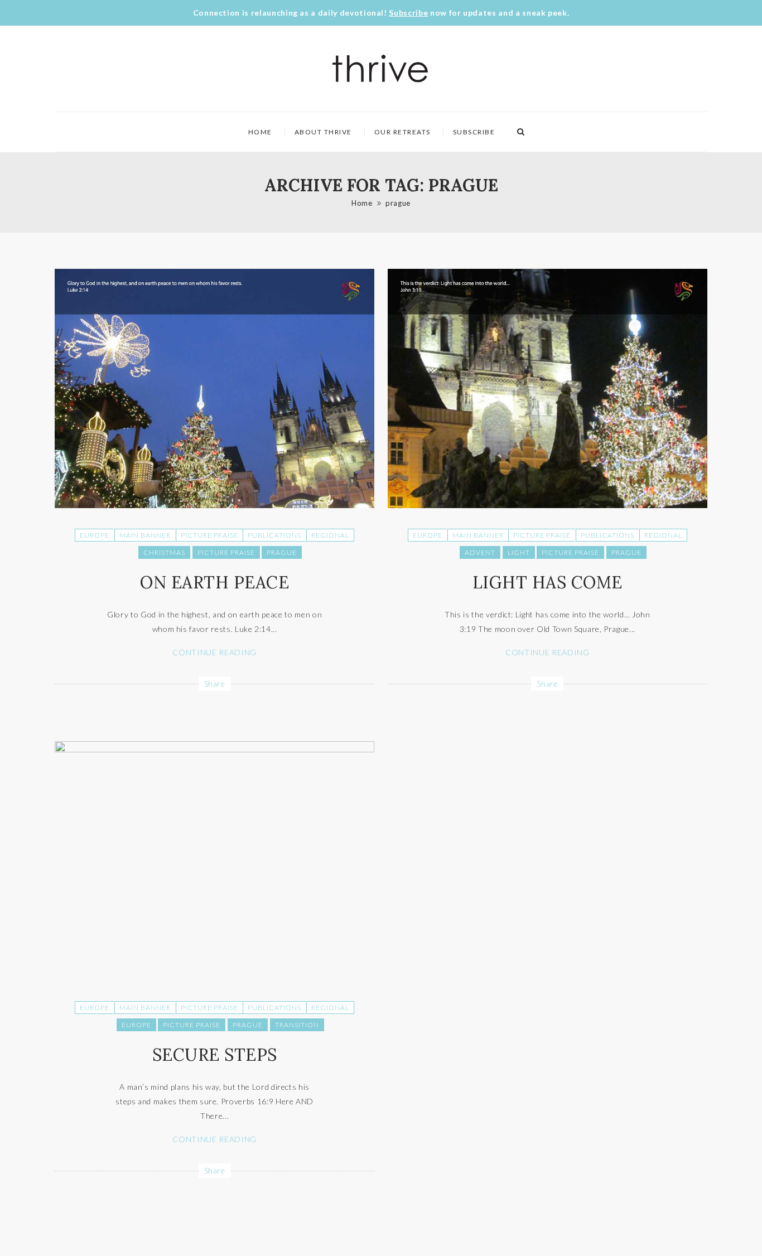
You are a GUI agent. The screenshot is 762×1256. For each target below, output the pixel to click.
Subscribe (408, 12)
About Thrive (323, 132)
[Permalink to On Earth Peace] (214, 505)
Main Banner (145, 535)
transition (297, 1025)
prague (398, 203)
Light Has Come (547, 582)
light (519, 552)
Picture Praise (209, 535)
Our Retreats (402, 132)
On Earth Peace (214, 582)
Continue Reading (214, 652)
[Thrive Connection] (380, 69)
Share (214, 683)
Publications (274, 535)
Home (260, 132)
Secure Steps (214, 1054)
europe (136, 1025)
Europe (94, 535)
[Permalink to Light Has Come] (547, 505)
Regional (330, 535)
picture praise (226, 552)
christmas (164, 552)
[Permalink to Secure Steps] (214, 749)
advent (480, 552)
